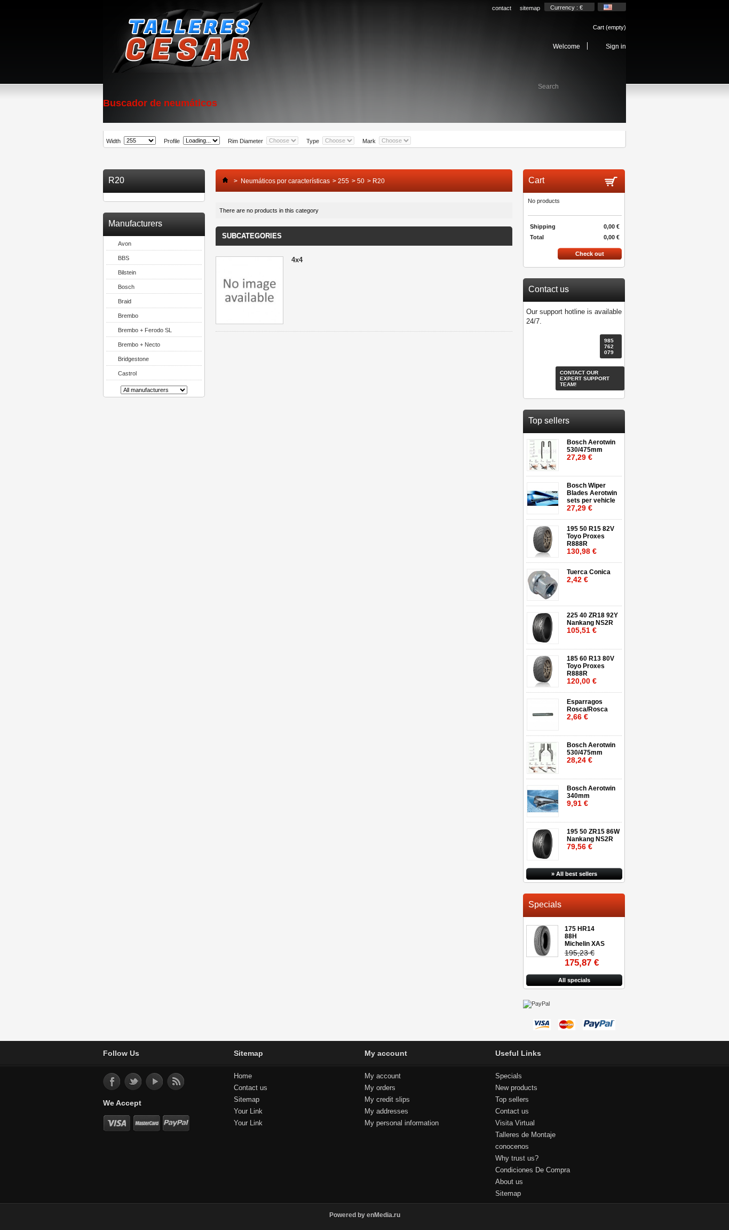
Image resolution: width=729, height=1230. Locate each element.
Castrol (127, 373)
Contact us (250, 1088)
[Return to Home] (222, 181)
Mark (369, 141)
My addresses (386, 1111)
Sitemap (246, 1099)
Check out (589, 253)
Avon (124, 243)
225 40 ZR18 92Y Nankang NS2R (592, 623)
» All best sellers (574, 874)
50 (360, 181)
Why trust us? (516, 1158)
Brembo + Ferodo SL (145, 330)
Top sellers (548, 420)
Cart (609, 27)
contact (501, 8)
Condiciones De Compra (532, 1170)
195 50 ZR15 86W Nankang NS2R (593, 839)
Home (243, 1076)
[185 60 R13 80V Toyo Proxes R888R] (544, 668)
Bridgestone (133, 359)
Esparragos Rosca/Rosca (587, 709)
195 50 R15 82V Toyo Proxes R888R (590, 540)
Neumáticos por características (285, 181)
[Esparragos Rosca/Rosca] (544, 711)
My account (382, 1076)
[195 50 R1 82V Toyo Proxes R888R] (544, 538)
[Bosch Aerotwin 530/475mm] (544, 451)
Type (312, 141)
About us (509, 1182)
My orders (379, 1088)
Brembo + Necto (139, 344)
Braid (124, 301)
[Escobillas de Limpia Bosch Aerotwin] (544, 495)
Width (113, 141)
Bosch (126, 287)
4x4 (297, 260)
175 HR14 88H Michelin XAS (585, 936)
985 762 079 (609, 346)
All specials (574, 980)
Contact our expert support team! (584, 378)
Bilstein (127, 272)
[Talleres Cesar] (187, 38)
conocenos (512, 1146)
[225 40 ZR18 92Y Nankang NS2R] (544, 625)
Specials (544, 904)
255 (343, 181)
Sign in (616, 46)
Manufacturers (135, 223)
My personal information (401, 1123)
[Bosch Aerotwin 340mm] (544, 798)
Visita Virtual (515, 1123)
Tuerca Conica (589, 576)
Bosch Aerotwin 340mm (591, 796)
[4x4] (249, 291)
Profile (172, 141)
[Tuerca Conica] (544, 581)
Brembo (128, 315)
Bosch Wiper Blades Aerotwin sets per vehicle (592, 497)
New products (516, 1088)
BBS (123, 258)
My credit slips (387, 1099)
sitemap (530, 8)
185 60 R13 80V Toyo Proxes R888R (590, 670)
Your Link (248, 1111)
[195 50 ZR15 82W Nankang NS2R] (544, 841)
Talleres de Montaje (525, 1135)
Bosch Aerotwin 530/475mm (591, 449)
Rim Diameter (245, 141)
